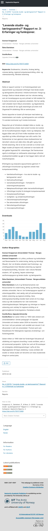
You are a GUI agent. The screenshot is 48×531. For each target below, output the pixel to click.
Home (4, 10)
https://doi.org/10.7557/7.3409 (17, 64)
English (5, 429)
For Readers (7, 446)
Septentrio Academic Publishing (15, 493)
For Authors (7, 450)
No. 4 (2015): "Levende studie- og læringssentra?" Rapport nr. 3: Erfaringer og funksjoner (24, 13)
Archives (12, 10)
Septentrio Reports (12, 2)
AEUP (28, 507)
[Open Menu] (2, 2)
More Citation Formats (11, 416)
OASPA (20, 507)
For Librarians (8, 453)
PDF (7, 363)
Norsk (5, 433)
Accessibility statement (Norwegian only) (30, 518)
